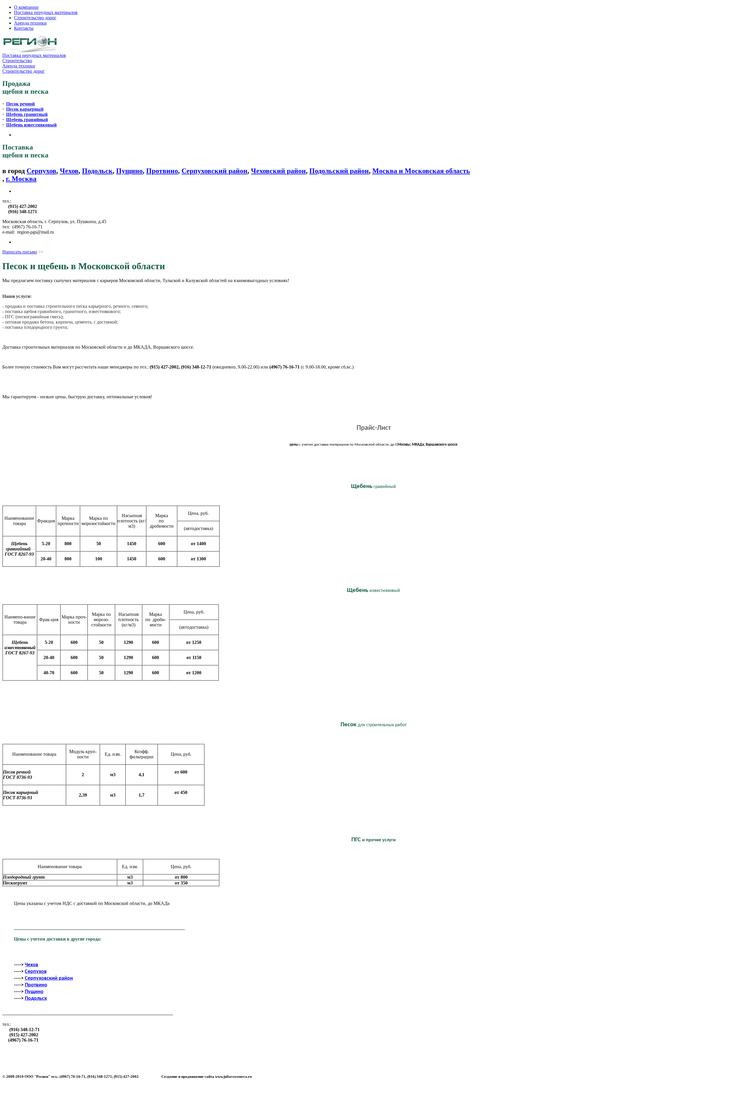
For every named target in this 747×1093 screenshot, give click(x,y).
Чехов (69, 171)
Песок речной (20, 103)
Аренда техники (30, 22)
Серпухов (41, 171)
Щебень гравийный (27, 119)
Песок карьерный (24, 109)
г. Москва (21, 179)
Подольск (97, 171)
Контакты (24, 28)
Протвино (162, 171)
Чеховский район (278, 171)
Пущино (129, 171)
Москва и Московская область (421, 171)
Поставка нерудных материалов (46, 12)
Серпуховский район (214, 171)
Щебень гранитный (27, 114)
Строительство (17, 60)
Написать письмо (19, 251)
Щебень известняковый (31, 124)
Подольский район (339, 171)
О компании (26, 7)
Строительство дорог (35, 17)
